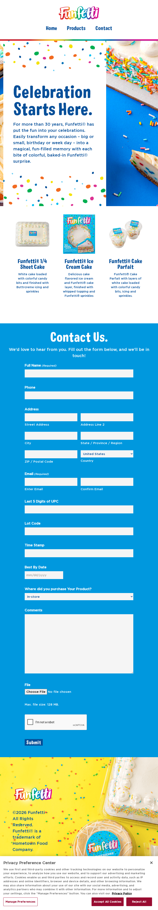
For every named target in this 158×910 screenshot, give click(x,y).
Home (51, 28)
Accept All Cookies (107, 901)
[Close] (151, 862)
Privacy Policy (122, 893)
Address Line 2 (93, 424)
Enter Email (34, 489)
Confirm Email (92, 489)
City (28, 443)
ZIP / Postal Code (39, 461)
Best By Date (35, 567)
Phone (30, 387)
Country (87, 460)
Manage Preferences (20, 901)
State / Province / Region (101, 443)
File (27, 685)
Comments (33, 610)
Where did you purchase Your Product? (58, 589)
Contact (103, 28)
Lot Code (33, 523)
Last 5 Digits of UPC (41, 501)
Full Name (40, 365)
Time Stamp (34, 545)
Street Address (37, 424)
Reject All (139, 901)
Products (76, 28)
